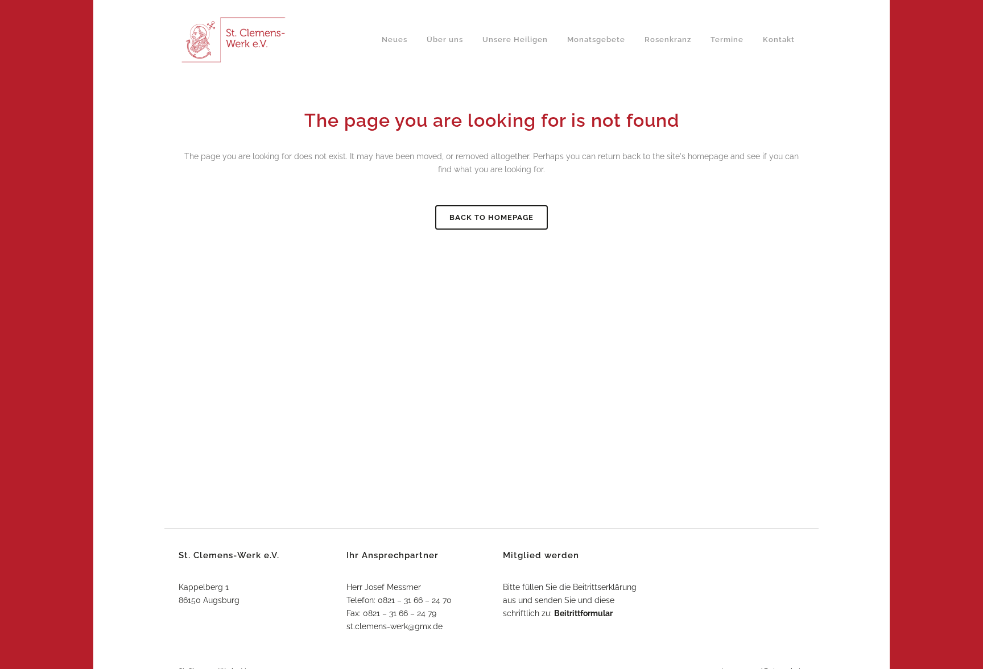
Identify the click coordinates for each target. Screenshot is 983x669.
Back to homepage (491, 217)
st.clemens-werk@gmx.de (394, 626)
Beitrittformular (583, 613)
